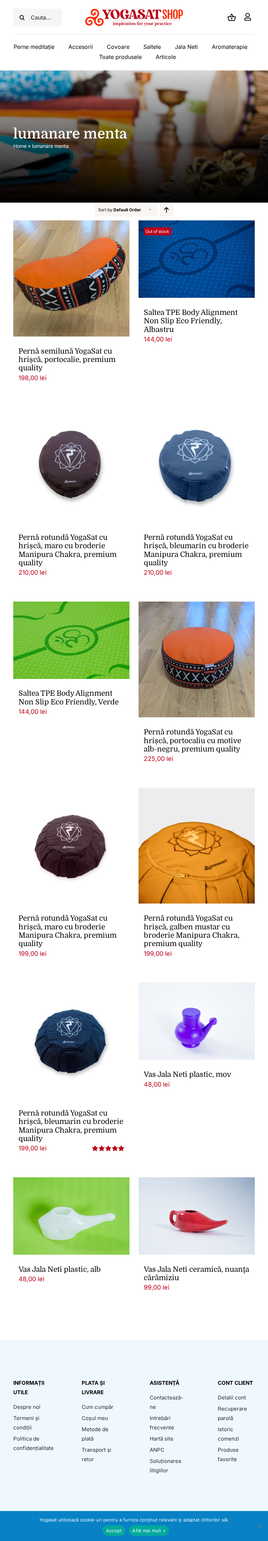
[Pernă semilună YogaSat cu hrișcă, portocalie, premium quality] (71, 278)
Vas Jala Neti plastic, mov (187, 1074)
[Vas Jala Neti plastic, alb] (71, 1216)
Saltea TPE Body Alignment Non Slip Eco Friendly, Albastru (191, 321)
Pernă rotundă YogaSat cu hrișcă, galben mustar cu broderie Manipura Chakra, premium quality (191, 931)
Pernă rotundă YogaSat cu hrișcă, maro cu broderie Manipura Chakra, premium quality (67, 550)
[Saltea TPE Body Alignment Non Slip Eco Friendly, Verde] (71, 640)
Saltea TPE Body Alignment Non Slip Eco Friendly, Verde (68, 697)
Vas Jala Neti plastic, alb (59, 1269)
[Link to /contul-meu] (247, 17)
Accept (114, 1530)
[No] (259, 1526)
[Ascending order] (166, 210)
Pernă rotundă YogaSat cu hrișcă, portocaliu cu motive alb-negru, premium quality (192, 740)
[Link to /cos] (231, 17)
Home (20, 146)
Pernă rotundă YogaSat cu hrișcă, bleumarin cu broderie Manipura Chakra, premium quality (196, 550)
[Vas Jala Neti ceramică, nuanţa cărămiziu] (197, 1216)
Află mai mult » (148, 1530)
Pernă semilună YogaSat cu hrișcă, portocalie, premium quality (67, 359)
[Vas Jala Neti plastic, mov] (197, 1021)
